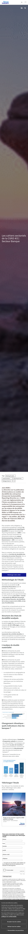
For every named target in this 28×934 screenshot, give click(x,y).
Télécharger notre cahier (14, 575)
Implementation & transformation (10, 478)
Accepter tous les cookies (14, 921)
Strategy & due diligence (8, 481)
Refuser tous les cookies (14, 926)
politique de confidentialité (8, 916)
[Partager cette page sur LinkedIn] (22, 8)
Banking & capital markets (12, 476)
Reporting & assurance (19, 478)
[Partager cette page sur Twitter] (25, 8)
